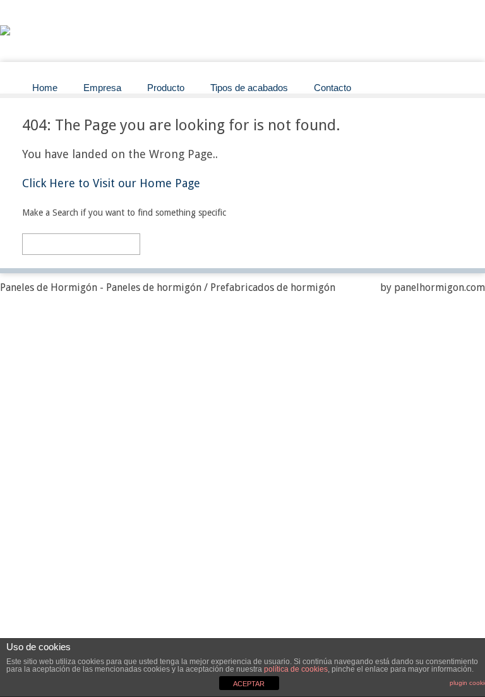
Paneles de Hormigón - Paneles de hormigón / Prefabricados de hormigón (167, 287)
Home (44, 87)
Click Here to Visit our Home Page (111, 183)
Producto (165, 87)
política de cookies (296, 669)
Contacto (332, 87)
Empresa (102, 87)
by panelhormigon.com (432, 287)
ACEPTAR (249, 684)
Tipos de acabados (249, 87)
